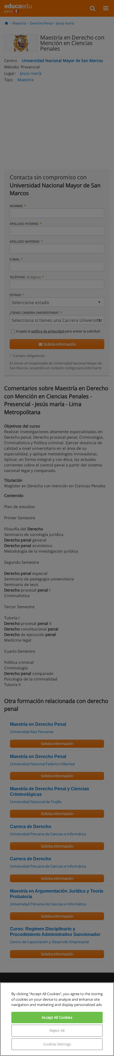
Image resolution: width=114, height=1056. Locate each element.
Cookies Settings (57, 1044)
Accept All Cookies (57, 1017)
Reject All (57, 1030)
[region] (57, 1019)
